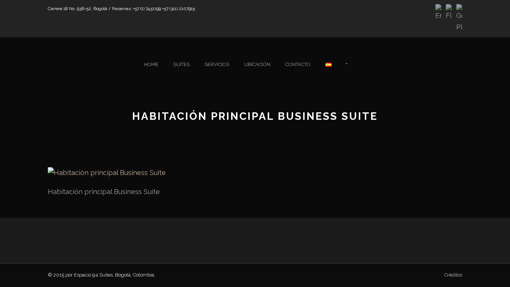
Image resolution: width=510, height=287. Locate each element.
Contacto (298, 64)
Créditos (453, 275)
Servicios (217, 64)
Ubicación (257, 64)
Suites (181, 64)
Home (151, 64)
